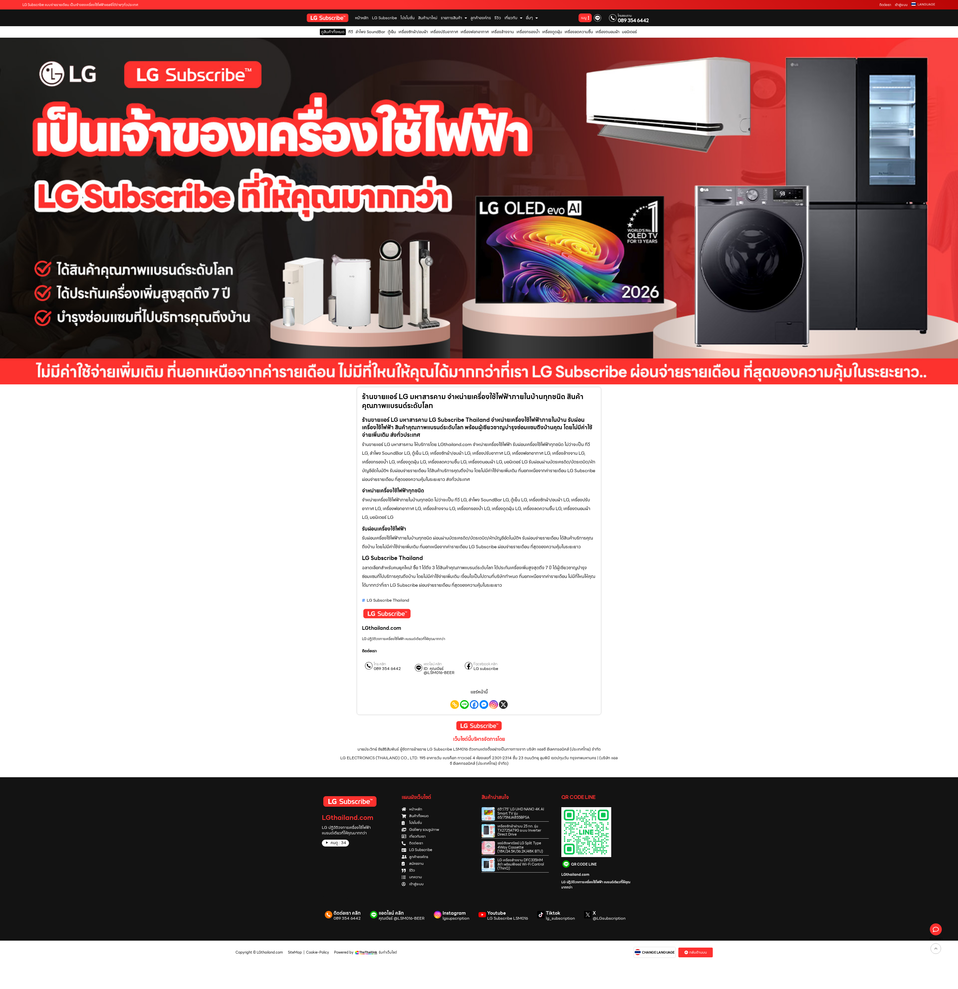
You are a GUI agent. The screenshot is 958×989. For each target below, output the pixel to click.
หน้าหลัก (361, 18)
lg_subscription (560, 918)
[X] (503, 704)
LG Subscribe (384, 18)
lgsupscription (456, 918)
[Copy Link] (454, 704)
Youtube (496, 913)
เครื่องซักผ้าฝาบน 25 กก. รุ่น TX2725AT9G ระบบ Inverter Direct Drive (519, 830)
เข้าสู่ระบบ (901, 4)
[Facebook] (474, 704)
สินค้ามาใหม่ (427, 18)
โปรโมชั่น (407, 18)
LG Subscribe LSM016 (507, 918)
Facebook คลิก (485, 664)
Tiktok (553, 913)
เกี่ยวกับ (510, 18)
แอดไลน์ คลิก (433, 664)
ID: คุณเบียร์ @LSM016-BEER (439, 671)
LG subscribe (486, 669)
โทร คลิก (380, 664)
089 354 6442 (633, 20)
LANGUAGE (926, 4)
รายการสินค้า (451, 18)
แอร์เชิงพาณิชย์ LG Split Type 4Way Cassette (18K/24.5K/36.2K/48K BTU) (520, 847)
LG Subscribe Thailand (388, 600)
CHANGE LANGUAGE (658, 952)
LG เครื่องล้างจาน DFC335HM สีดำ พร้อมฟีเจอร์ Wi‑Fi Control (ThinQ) (520, 864)
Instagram (454, 913)
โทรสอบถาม (625, 15)
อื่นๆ (529, 18)
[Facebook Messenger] (483, 704)
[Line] (464, 704)
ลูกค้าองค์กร (481, 18)
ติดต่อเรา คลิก (347, 913)
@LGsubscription (609, 918)
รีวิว (497, 18)
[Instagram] (493, 704)
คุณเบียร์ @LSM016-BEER (402, 918)
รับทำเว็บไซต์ (388, 952)
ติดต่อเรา (885, 4)
